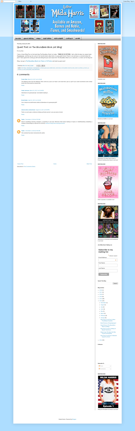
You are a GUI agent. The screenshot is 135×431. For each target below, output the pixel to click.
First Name (101, 263)
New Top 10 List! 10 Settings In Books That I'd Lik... (108, 329)
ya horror (85, 67)
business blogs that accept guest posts (55, 123)
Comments (103, 369)
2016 (100, 294)
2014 (100, 298)
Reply (22, 85)
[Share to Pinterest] (44, 66)
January (103, 317)
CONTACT (69, 38)
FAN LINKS (47, 38)
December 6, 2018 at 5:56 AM (32, 130)
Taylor (23, 119)
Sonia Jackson (25, 90)
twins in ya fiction (79, 67)
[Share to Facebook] (42, 66)
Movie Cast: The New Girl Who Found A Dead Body (108, 332)
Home (54, 164)
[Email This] (37, 66)
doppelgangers (36, 67)
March (102, 313)
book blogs (23, 67)
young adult (28, 69)
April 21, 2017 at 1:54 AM (34, 100)
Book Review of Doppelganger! (108, 323)
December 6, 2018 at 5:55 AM (32, 119)
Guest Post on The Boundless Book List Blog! (108, 326)
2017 (100, 292)
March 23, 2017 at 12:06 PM (37, 90)
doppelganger (30, 67)
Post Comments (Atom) (29, 166)
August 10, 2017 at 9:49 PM (42, 109)
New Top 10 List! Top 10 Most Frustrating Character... (108, 320)
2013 (100, 300)
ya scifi (23, 69)
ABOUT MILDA (29, 38)
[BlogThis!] (39, 66)
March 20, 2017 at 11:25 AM (35, 79)
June (102, 309)
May (102, 311)
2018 (100, 290)
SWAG (38, 38)
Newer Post (20, 164)
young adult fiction (36, 69)
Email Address (107, 257)
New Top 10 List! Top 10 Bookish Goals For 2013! (109, 336)
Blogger (74, 419)
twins (73, 67)
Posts (101, 366)
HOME (78, 38)
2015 (100, 296)
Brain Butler (24, 100)
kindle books (52, 67)
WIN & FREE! (58, 38)
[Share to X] (41, 66)
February (103, 315)
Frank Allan (24, 79)
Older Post (89, 164)
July (102, 307)
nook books (58, 67)
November (103, 302)
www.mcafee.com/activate (28, 109)
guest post (46, 67)
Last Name (101, 268)
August (103, 304)
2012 (100, 340)
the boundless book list (67, 67)
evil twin (42, 67)
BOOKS (18, 38)
